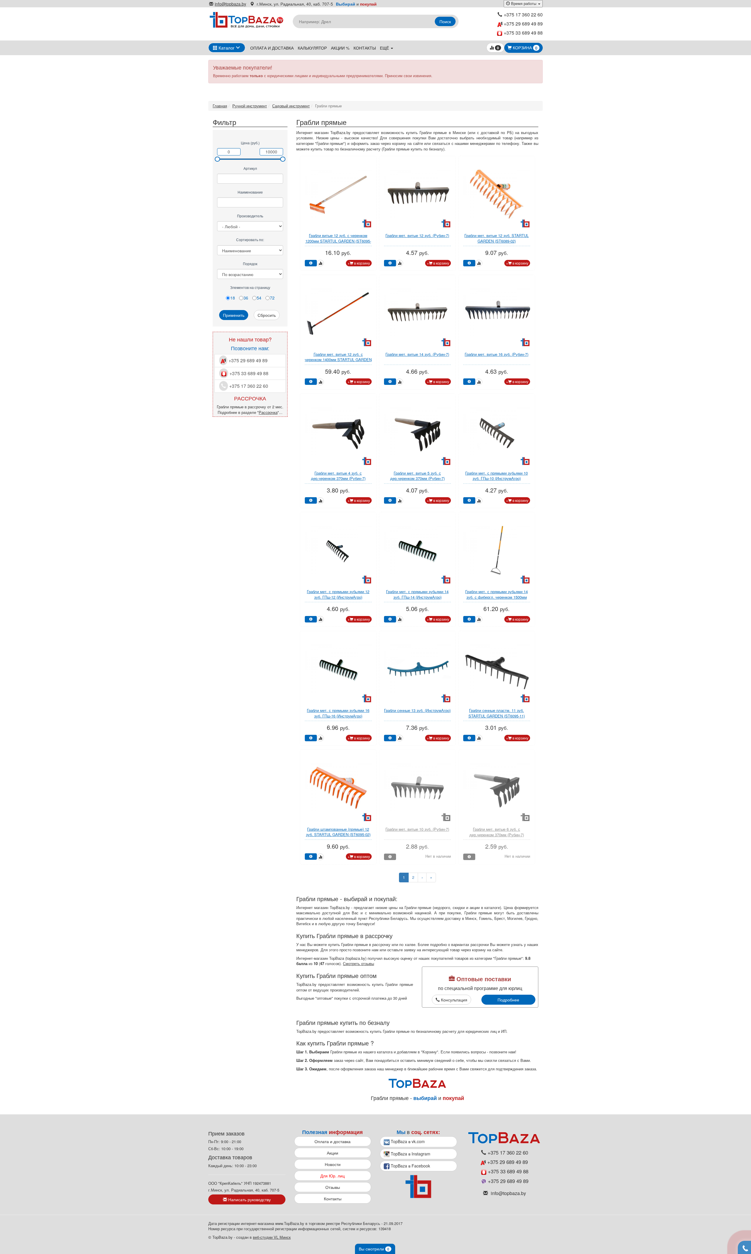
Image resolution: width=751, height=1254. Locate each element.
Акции (332, 1153)
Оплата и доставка (272, 48)
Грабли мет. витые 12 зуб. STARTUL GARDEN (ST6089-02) (496, 238)
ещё (385, 48)
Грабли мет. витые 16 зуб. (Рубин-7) (496, 354)
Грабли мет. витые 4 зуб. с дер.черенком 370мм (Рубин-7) (338, 475)
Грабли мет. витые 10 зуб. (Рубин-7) (417, 829)
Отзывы (332, 1187)
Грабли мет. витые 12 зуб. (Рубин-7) (417, 235)
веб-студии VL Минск (272, 1237)
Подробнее (508, 1000)
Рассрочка (268, 412)
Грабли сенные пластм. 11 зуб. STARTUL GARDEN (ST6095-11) (496, 713)
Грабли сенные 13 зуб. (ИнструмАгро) (417, 710)
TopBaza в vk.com (407, 1141)
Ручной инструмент (249, 106)
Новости (333, 1164)
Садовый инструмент (291, 106)
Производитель (250, 215)
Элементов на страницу (250, 287)
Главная (220, 106)
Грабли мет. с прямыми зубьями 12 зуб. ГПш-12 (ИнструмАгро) (338, 594)
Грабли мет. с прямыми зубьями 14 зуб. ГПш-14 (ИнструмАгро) (417, 594)
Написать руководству (249, 1199)
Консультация (453, 1000)
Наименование (250, 191)
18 (232, 298)
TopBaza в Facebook (410, 1166)
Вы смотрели (374, 1249)
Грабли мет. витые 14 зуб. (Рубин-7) (417, 354)
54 (259, 298)
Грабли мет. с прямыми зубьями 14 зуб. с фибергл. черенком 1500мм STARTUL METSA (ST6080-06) (496, 597)
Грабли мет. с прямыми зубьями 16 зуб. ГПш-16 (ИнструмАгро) (338, 713)
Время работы (523, 3)
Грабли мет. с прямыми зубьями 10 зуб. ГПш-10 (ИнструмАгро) (496, 475)
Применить (233, 315)
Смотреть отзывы (358, 963)
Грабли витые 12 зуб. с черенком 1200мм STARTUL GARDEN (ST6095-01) (338, 241)
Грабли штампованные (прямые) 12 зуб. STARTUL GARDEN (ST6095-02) (338, 831)
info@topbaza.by (230, 4)
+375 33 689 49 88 (523, 33)
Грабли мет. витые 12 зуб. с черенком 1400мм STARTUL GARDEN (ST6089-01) (338, 359)
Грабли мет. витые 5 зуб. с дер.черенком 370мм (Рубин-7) (417, 475)
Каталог (225, 48)
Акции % (340, 48)
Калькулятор (312, 48)
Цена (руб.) (250, 142)
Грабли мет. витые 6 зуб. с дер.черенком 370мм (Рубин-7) (496, 831)
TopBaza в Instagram (410, 1154)
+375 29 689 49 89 (523, 24)
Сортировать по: (250, 239)
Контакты (364, 48)
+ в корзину (359, 262)
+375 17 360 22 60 (523, 14)
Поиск (445, 21)
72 (272, 298)
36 (245, 298)
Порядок (250, 263)
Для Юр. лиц (332, 1176)
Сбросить (267, 315)
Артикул (250, 168)
